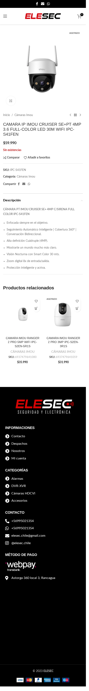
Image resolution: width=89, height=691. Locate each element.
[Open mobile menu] (5, 16)
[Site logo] (43, 16)
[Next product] (80, 115)
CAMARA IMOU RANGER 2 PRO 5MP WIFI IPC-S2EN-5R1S (22, 342)
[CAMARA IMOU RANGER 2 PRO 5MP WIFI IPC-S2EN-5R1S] (22, 314)
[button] (36, 308)
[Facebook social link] (37, 4)
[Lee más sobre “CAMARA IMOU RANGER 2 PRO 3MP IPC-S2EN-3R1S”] (77, 308)
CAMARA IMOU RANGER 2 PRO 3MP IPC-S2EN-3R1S (63, 342)
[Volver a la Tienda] (75, 115)
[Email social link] (43, 4)
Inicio (6, 115)
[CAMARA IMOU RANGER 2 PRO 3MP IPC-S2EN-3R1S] (63, 314)
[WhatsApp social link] (48, 4)
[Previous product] (70, 115)
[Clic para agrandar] (11, 100)
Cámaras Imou (23, 115)
